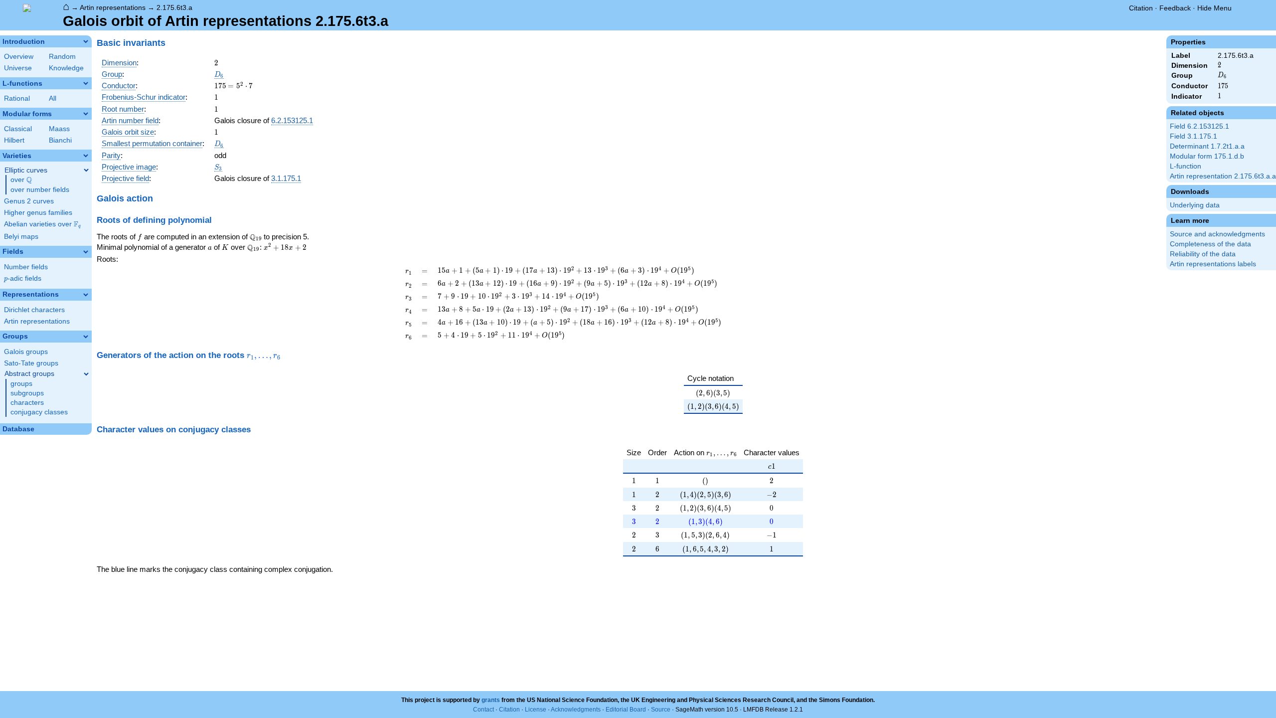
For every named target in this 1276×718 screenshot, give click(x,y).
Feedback (1175, 8)
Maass (59, 129)
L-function (1185, 166)
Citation (1141, 8)
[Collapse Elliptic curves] (86, 170)
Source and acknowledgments (1217, 234)
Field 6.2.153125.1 (1199, 126)
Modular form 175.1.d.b (1207, 156)
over (21, 180)
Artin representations (113, 7)
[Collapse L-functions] (86, 83)
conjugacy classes (39, 412)
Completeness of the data (1210, 244)
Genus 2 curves (29, 201)
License (535, 709)
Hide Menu (1214, 8)
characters (27, 402)
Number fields (26, 267)
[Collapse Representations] (86, 295)
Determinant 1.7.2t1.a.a (1207, 146)
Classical (18, 129)
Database (18, 429)
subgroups (27, 393)
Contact (483, 709)
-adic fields (22, 278)
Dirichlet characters (34, 310)
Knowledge (66, 68)
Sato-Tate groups (31, 363)
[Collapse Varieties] (86, 156)
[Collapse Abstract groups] (86, 374)
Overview (18, 56)
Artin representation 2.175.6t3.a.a (1223, 176)
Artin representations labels (1213, 264)
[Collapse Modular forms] (86, 114)
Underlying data (1195, 205)
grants (490, 700)
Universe (18, 68)
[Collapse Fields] (86, 252)
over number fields (39, 189)
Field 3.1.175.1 (1193, 136)
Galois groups (26, 352)
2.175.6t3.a (174, 7)
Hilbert (14, 140)
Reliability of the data (1203, 254)
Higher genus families (38, 212)
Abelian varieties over (42, 224)
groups (21, 383)
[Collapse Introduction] (86, 41)
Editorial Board (626, 709)
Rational (17, 98)
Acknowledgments (576, 709)
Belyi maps (21, 236)
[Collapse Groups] (86, 337)
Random (62, 56)
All (52, 98)
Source (660, 709)
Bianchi (60, 140)
